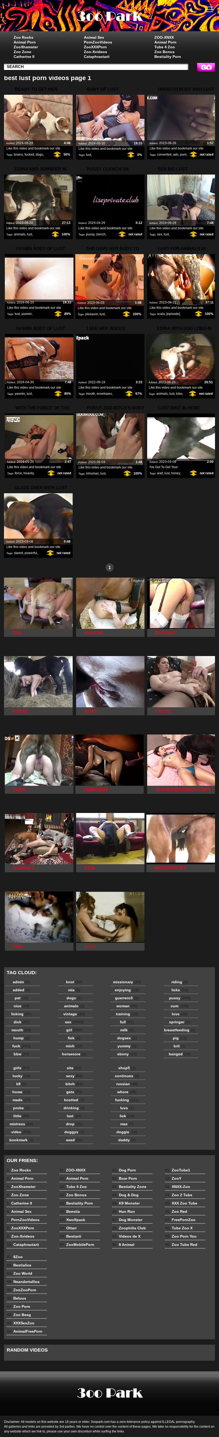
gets (74, 1092)
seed (74, 1140)
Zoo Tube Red (181, 1244)
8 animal (109, 17)
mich (74, 1046)
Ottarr (68, 1228)
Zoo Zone (22, 52)
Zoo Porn (18, 1306)
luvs (127, 1108)
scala (161, 314)
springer (179, 1022)
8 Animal (123, 1244)
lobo (179, 394)
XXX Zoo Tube (181, 1203)
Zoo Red (176, 1211)
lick (127, 1116)
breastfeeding (179, 1030)
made (21, 1100)
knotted (74, 1100)
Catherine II (24, 56)
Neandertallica (23, 1282)
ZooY (173, 1178)
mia (74, 990)
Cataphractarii (97, 56)
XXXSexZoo (20, 1323)
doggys (74, 1132)
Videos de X (126, 1236)
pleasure (91, 314)
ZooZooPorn (21, 1290)
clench (100, 234)
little (21, 1116)
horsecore (74, 1054)
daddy (127, 1140)
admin (21, 982)
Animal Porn (25, 42)
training (127, 1014)
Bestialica (19, 1265)
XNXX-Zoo (177, 1187)
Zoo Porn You (181, 1236)
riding (179, 982)
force (18, 473)
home (21, 1092)
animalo (74, 1006)
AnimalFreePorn (24, 1331)
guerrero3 (127, 998)
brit (180, 1046)
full (127, 1022)
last (74, 1116)
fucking (127, 1100)
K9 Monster (126, 1203)
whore (126, 1092)
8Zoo (15, 1257)
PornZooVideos (98, 42)
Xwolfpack (72, 1220)
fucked (29, 154)
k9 (21, 1084)
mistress (21, 1124)
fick (74, 1038)
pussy (90, 234)
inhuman (92, 473)
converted (164, 154)
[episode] (173, 314)
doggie (126, 1132)
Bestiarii (70, 1236)
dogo (74, 998)
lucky (21, 1076)
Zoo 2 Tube (178, 1195)
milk (127, 1030)
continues (127, 1076)
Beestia (70, 1211)
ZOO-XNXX (164, 37)
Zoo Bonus (164, 52)
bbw (21, 1054)
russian (127, 1084)
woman (127, 1006)
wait (160, 473)
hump (21, 1038)
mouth (90, 394)
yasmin (26, 314)
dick (21, 1022)
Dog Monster (127, 1220)
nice (21, 1006)
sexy (74, 1076)
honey (175, 473)
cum (180, 1006)
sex (159, 234)
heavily (29, 473)
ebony (127, 1054)
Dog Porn (124, 1170)
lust (88, 155)
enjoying (127, 990)
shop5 (127, 1068)
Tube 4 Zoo (164, 47)
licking (21, 1014)
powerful (31, 553)
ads (175, 154)
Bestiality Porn (167, 56)
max (127, 1124)
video (21, 1132)
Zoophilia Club (129, 1228)
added (21, 990)
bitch (74, 1084)
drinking (74, 1108)
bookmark (21, 1140)
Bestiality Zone (129, 1187)
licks (179, 990)
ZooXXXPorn (95, 47)
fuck (21, 1046)
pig (180, 1038)
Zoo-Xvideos (95, 52)
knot (74, 982)
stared (18, 553)
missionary (127, 982)
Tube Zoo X (179, 1228)
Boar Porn (124, 1178)
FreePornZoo (180, 1220)
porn (183, 154)
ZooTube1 (177, 1170)
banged (180, 1054)
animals (19, 234)
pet (21, 998)
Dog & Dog (125, 1195)
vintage (74, 1014)
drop (74, 1124)
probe (21, 1108)
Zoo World (19, 1273)
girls (21, 1068)
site (74, 1068)
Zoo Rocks (23, 37)
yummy (127, 1046)
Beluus (16, 1298)
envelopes (104, 394)
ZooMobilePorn (77, 1244)
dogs (39, 154)
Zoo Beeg (19, 1315)
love (179, 1014)
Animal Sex (94, 37)
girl (74, 1030)
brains (18, 154)
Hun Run (123, 1211)
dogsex (127, 1038)
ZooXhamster (26, 47)
